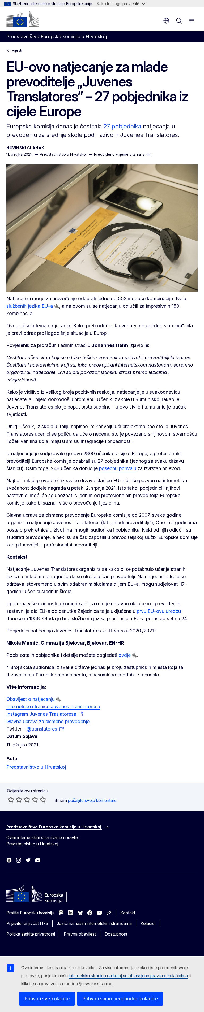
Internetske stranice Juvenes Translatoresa (53, 706)
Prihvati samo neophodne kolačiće (120, 998)
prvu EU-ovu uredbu (159, 611)
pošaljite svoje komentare (92, 800)
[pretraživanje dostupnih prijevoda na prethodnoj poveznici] (56, 306)
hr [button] (166, 21)
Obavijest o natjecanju (30, 699)
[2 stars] (15, 799)
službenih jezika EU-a (29, 306)
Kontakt (127, 912)
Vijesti (17, 50)
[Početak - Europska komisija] (22, 19)
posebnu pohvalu (117, 468)
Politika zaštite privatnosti (30, 934)
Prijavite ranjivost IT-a (27, 923)
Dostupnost (116, 934)
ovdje (124, 655)
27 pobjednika (122, 126)
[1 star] (11, 799)
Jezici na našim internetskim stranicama (94, 923)
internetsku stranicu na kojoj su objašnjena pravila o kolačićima (128, 975)
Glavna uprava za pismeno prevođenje (48, 721)
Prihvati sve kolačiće (47, 998)
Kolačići (148, 923)
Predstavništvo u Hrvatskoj (36, 767)
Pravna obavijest (80, 934)
